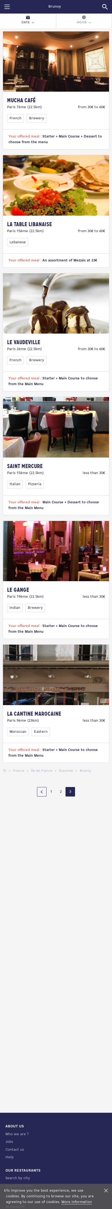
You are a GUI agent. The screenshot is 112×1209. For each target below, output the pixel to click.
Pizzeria (34, 484)
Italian (15, 484)
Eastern (41, 732)
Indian (15, 608)
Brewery (36, 118)
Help (9, 1157)
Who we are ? (17, 1134)
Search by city (17, 1178)
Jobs (9, 1142)
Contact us (14, 1150)
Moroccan (18, 732)
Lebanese (18, 242)
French (15, 118)
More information (76, 1202)
